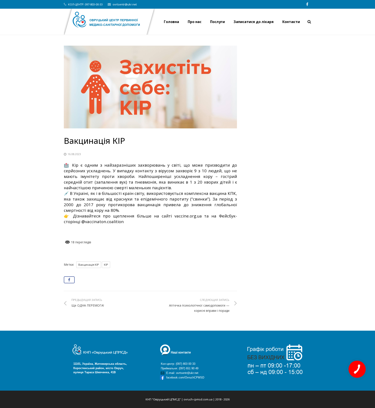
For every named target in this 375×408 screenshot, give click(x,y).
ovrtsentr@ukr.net (125, 4)
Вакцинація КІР (88, 265)
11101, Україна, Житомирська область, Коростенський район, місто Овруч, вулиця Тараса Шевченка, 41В (95, 368)
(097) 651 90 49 (188, 368)
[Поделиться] (69, 279)
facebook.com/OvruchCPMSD (184, 377)
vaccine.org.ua (188, 216)
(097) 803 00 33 (185, 363)
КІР (106, 265)
